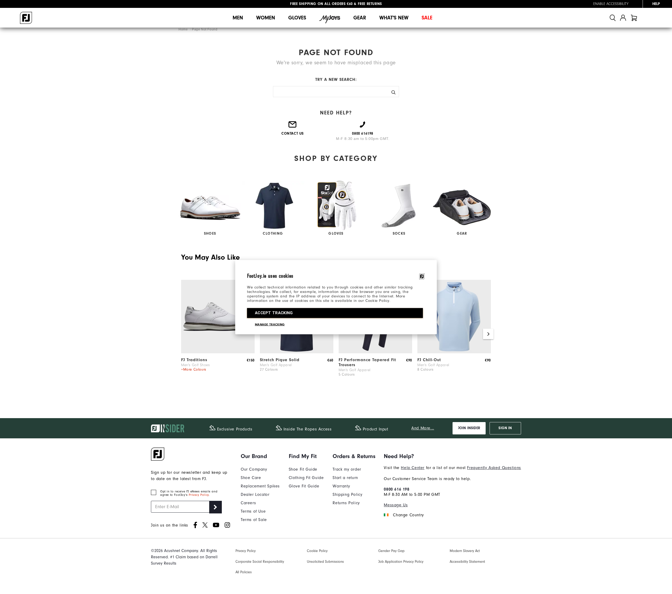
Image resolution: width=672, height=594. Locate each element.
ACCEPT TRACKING (274, 312)
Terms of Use (253, 511)
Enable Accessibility (610, 4)
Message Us (396, 505)
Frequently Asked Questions (494, 467)
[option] (217, 334)
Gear (359, 18)
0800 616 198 (396, 489)
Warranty (341, 486)
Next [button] (488, 334)
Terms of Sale (254, 519)
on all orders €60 (321, 4)
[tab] (634, 18)
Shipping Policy (347, 494)
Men (238, 18)
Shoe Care (251, 477)
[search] (612, 18)
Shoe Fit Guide (303, 469)
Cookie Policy (317, 551)
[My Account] (623, 18)
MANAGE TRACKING (270, 324)
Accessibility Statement (467, 562)
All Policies (243, 572)
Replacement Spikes (260, 486)
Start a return (345, 477)
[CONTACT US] (293, 126)
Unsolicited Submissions (325, 562)
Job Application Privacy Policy (400, 562)
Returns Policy (346, 503)
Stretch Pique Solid (280, 360)
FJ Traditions (194, 360)
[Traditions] (218, 352)
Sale (427, 18)
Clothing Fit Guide (306, 477)
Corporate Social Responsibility (259, 562)
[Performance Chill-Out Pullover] (454, 352)
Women (265, 18)
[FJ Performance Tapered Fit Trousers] (375, 352)
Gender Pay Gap (391, 551)
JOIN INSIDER (469, 428)
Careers (248, 503)
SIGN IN (505, 428)
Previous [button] (183, 334)
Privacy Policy (198, 495)
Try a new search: (336, 79)
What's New (393, 18)
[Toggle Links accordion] (260, 456)
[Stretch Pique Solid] (296, 352)
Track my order (347, 469)
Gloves (297, 18)
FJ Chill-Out (429, 360)
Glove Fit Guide (304, 486)
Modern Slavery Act (465, 551)
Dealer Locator (255, 494)
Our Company (254, 469)
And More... (422, 428)
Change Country (408, 515)
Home (183, 29)
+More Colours (193, 369)
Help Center (412, 467)
